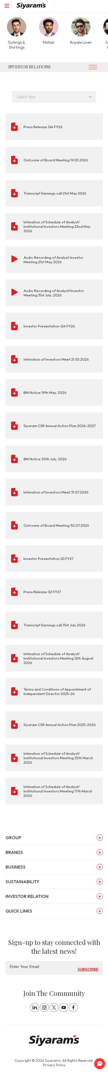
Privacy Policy (54, 1065)
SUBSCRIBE (88, 969)
